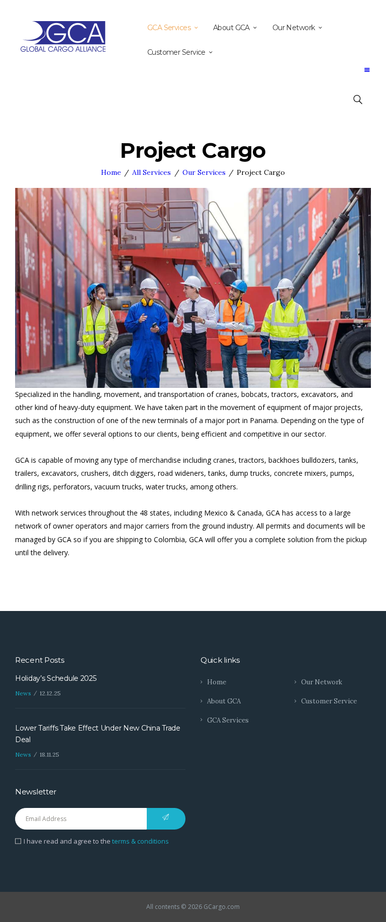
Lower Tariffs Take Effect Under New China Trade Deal (97, 734)
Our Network (321, 682)
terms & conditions (140, 841)
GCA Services (228, 720)
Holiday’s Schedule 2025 (55, 678)
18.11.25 (49, 754)
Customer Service (329, 701)
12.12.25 (50, 693)
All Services (151, 172)
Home (111, 172)
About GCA (224, 701)
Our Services (204, 172)
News (23, 693)
